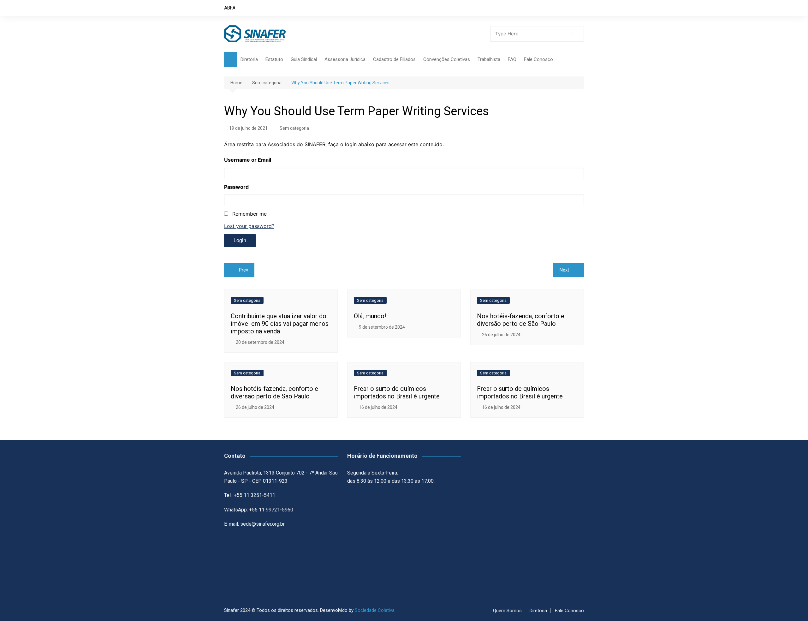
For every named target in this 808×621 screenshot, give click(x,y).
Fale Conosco (538, 59)
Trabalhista (489, 59)
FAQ (512, 59)
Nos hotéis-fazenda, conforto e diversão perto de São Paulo (520, 319)
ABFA (229, 8)
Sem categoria (294, 128)
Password (236, 187)
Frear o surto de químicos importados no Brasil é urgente (397, 392)
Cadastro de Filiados (394, 59)
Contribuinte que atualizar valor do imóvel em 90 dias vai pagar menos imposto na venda (280, 323)
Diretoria (249, 59)
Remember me (249, 214)
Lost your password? (249, 226)
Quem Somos (507, 610)
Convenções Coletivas (446, 59)
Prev (243, 270)
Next (564, 270)
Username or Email (247, 160)
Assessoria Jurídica (344, 59)
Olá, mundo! (370, 316)
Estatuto (274, 59)
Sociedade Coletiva (375, 610)
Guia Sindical (304, 59)
